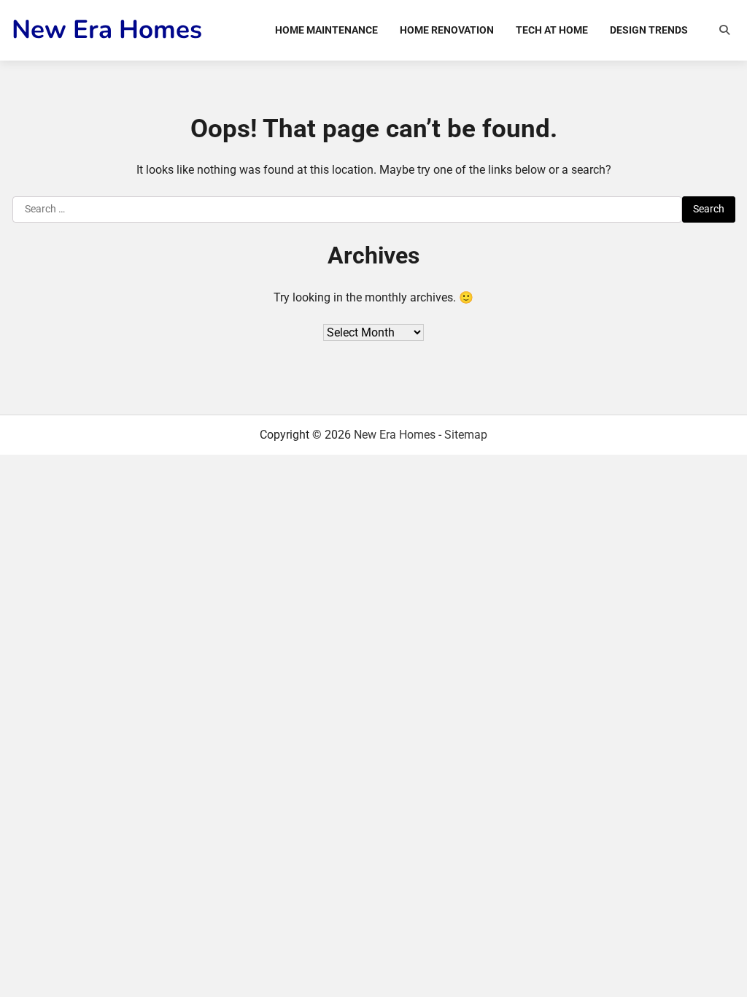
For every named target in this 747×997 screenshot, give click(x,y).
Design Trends (649, 30)
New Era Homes (107, 29)
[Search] (724, 30)
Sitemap (465, 435)
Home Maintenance (326, 30)
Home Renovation (447, 30)
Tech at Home (552, 30)
